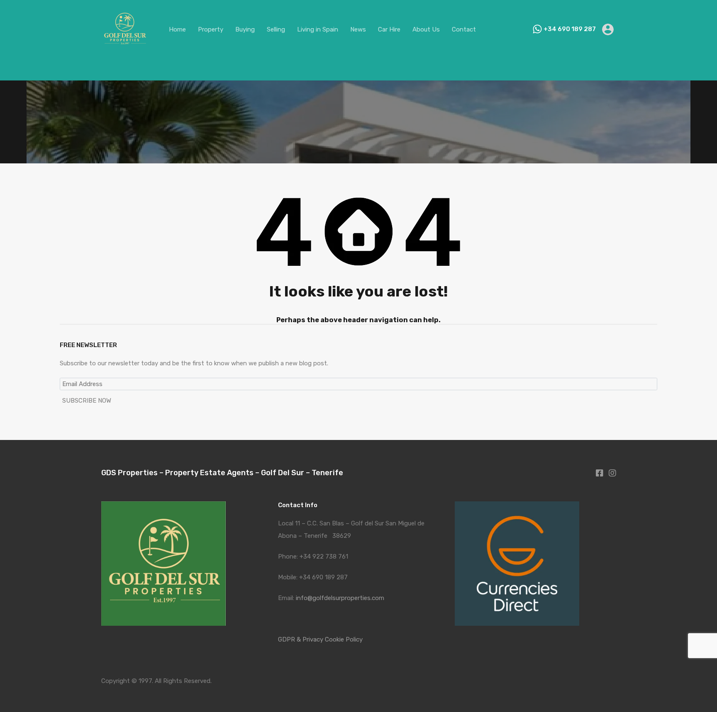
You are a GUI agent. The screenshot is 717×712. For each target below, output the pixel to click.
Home (177, 29)
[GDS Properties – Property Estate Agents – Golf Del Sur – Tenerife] (124, 49)
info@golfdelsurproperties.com (340, 598)
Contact (464, 29)
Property (210, 29)
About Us (426, 29)
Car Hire (389, 29)
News (358, 29)
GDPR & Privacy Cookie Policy (320, 639)
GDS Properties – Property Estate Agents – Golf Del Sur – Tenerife (222, 472)
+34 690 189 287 (570, 29)
